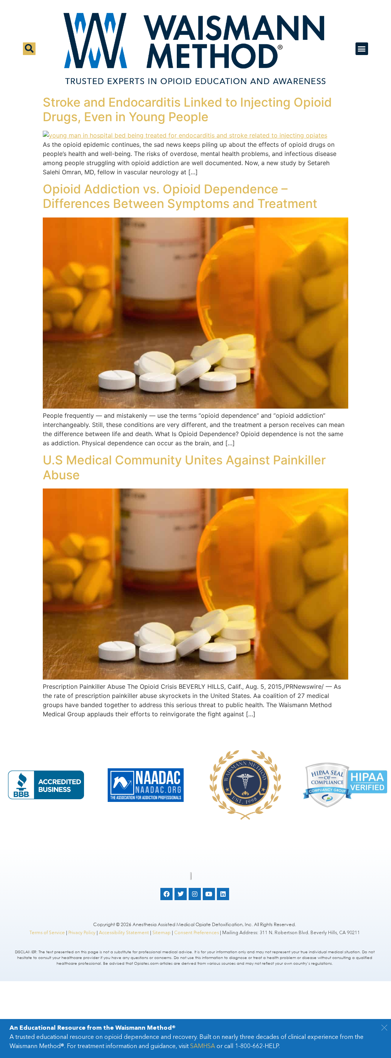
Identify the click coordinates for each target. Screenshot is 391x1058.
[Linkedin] (223, 894)
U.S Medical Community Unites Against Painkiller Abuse (184, 467)
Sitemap (161, 932)
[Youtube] (209, 894)
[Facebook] (166, 894)
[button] (384, 1029)
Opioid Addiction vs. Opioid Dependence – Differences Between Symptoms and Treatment (180, 196)
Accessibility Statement (124, 932)
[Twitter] (180, 894)
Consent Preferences (196, 932)
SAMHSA (202, 1046)
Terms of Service (47, 932)
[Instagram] (195, 894)
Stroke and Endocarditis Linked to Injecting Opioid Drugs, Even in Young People (187, 109)
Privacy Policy (81, 932)
